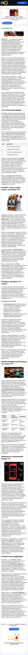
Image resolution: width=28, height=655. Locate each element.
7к (25, 58)
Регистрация (14, 629)
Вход (22, 2)
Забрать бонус (7, 23)
